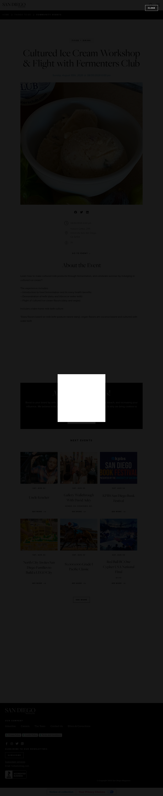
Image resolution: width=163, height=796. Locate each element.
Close (151, 8)
